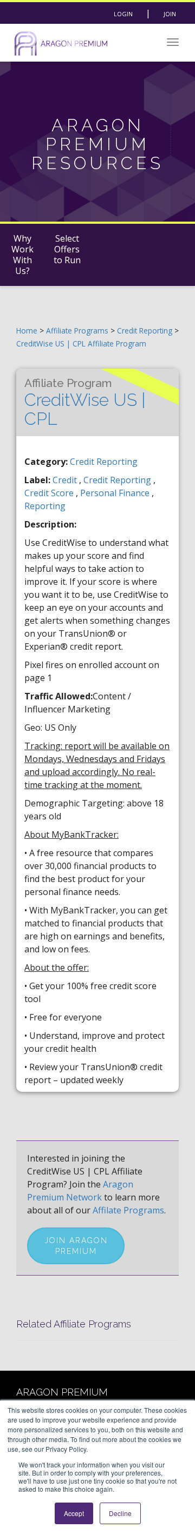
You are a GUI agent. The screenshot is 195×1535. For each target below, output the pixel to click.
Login (123, 14)
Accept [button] (74, 1513)
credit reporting (118, 480)
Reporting (45, 506)
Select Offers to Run (67, 249)
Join (170, 14)
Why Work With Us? (22, 254)
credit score (50, 493)
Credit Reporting (145, 330)
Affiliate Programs (77, 330)
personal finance (116, 493)
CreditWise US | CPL (84, 402)
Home (26, 330)
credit (66, 480)
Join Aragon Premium (76, 1246)
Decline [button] (120, 1513)
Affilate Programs (128, 1210)
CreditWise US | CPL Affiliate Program (81, 343)
